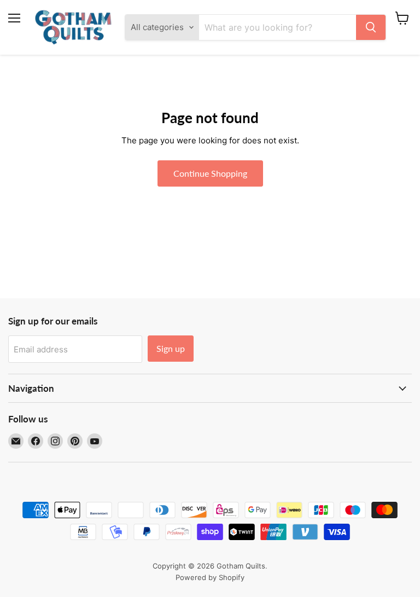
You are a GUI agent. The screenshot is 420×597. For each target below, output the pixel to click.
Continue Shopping (210, 173)
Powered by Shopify (210, 577)
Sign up (170, 348)
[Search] (371, 27)
